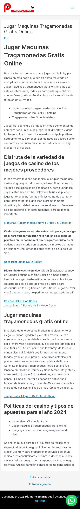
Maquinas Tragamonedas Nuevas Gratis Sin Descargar (38, 222)
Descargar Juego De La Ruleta (23, 261)
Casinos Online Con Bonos (20, 301)
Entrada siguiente (40, 484)
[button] (71, 500)
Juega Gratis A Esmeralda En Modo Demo (30, 305)
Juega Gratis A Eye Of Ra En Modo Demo (29, 396)
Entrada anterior (40, 477)
